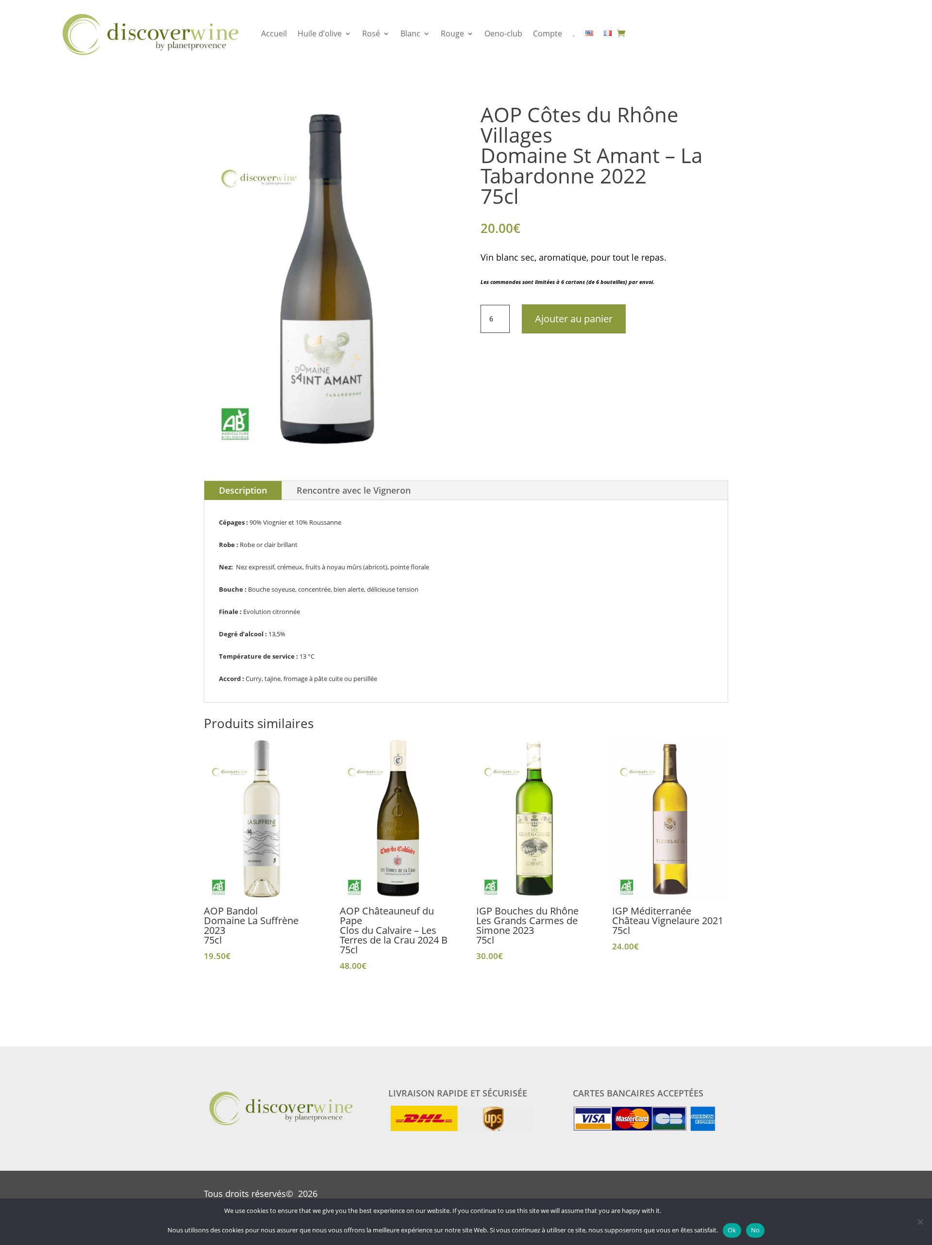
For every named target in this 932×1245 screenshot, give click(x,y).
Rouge (452, 33)
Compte (547, 33)
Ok (732, 1230)
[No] (920, 1222)
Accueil (274, 33)
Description (243, 490)
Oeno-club (503, 33)
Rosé (371, 33)
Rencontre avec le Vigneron (354, 490)
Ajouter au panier (574, 318)
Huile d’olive (320, 33)
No (755, 1230)
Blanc (410, 33)
